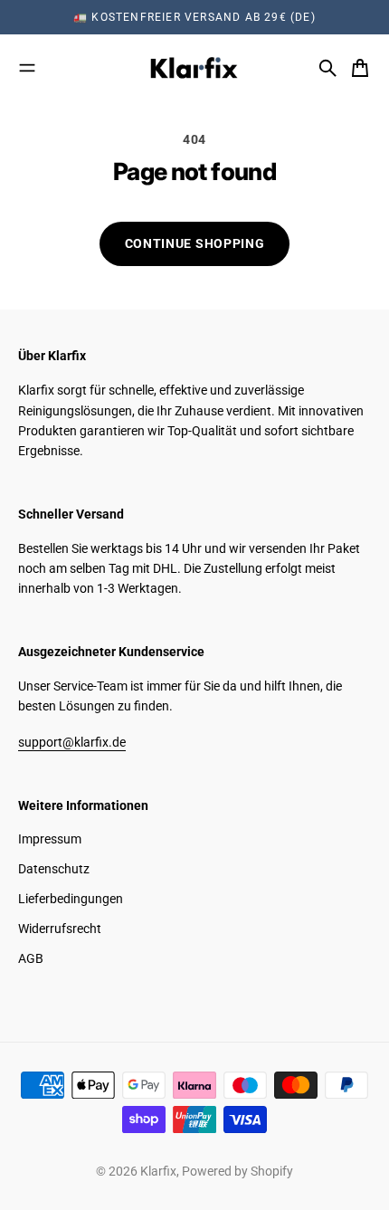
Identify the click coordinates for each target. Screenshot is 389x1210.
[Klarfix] (194, 68)
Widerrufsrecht (59, 928)
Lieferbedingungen (70, 898)
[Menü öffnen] (27, 68)
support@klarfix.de (72, 742)
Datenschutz (54, 869)
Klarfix (158, 1171)
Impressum (49, 839)
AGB (30, 958)
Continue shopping (195, 243)
